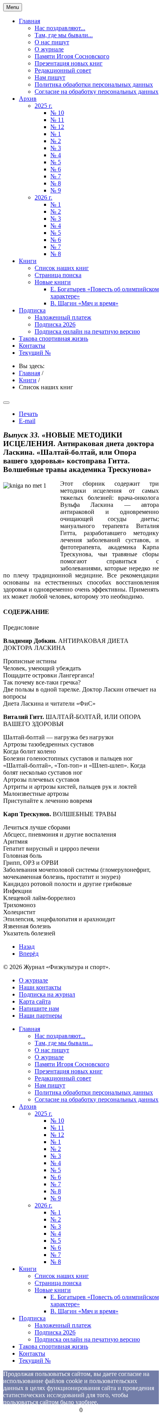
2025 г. (43, 105)
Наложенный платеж (63, 317)
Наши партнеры (40, 1015)
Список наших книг (62, 268)
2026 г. (43, 197)
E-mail (27, 421)
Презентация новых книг (69, 63)
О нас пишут (52, 42)
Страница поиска (58, 275)
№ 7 (55, 176)
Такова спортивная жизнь (53, 338)
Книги (28, 261)
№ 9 (55, 190)
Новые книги (53, 282)
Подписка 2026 (55, 324)
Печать (28, 413)
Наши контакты (40, 987)
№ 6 (55, 169)
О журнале (49, 49)
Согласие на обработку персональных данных (96, 91)
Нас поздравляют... (60, 28)
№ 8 (55, 183)
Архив (28, 98)
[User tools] (6, 402)
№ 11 (57, 119)
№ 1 (55, 134)
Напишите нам (39, 1008)
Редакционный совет (63, 70)
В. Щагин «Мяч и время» (84, 303)
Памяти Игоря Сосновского (72, 56)
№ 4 (55, 155)
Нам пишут (50, 77)
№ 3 (55, 148)
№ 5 (55, 162)
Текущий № (35, 352)
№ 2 (55, 141)
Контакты (32, 345)
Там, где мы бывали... (64, 35)
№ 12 (57, 126)
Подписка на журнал (47, 994)
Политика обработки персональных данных (94, 84)
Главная (29, 21)
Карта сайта (35, 1001)
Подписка (32, 310)
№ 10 (57, 112)
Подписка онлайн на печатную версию (87, 331)
